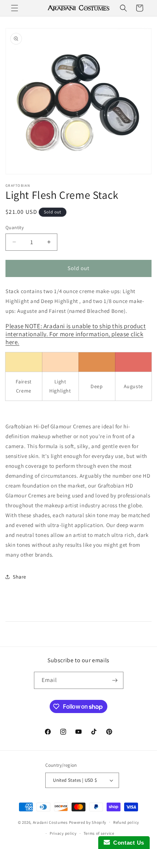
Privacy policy (63, 833)
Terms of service (99, 833)
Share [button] (19, 576)
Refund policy (126, 822)
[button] (15, 8)
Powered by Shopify (88, 822)
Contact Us (127, 842)
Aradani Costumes (50, 822)
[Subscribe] (115, 680)
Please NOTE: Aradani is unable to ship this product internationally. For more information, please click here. (75, 334)
